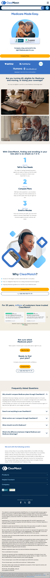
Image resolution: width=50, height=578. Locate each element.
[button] (25, 394)
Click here (17, 72)
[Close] (47, 574)
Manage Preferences (30, 576)
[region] (25, 575)
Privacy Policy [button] (38, 575)
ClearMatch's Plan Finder (9, 400)
